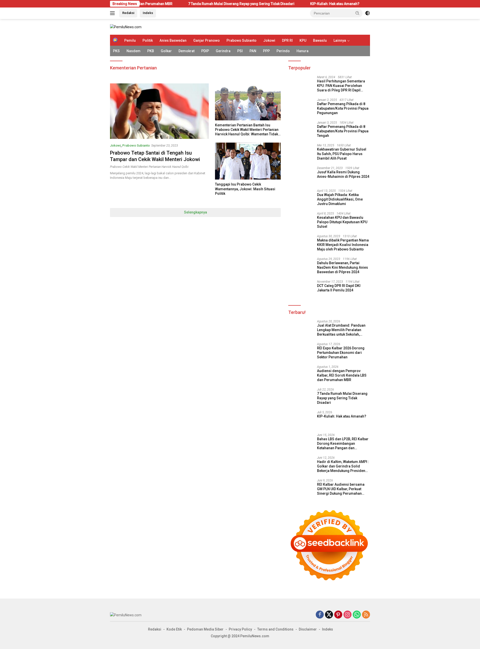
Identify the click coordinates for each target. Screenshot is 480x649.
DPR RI (287, 40)
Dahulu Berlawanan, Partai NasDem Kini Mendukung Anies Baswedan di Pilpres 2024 (342, 267)
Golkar (166, 51)
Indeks (148, 13)
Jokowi (269, 40)
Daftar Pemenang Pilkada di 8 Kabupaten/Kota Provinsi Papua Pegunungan (342, 108)
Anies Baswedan (173, 40)
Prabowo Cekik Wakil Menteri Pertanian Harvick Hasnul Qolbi (149, 167)
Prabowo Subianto (241, 40)
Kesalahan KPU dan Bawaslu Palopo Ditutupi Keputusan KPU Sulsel (342, 222)
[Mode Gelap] (367, 13)
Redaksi (128, 13)
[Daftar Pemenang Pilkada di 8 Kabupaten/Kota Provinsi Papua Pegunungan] (300, 107)
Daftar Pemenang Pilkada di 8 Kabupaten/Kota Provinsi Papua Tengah (342, 131)
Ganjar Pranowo (206, 40)
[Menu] (113, 13)
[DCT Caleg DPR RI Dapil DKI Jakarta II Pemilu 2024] (300, 289)
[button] (357, 13)
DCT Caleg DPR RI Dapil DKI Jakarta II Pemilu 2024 (338, 288)
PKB (150, 51)
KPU (303, 40)
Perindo (283, 51)
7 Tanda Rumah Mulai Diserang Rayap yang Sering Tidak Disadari (206, 4)
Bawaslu (320, 40)
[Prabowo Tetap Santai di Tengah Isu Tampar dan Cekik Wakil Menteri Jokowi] (159, 111)
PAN (253, 51)
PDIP (205, 51)
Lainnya (340, 40)
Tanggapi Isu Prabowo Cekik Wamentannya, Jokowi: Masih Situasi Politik (245, 188)
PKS (116, 51)
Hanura (302, 51)
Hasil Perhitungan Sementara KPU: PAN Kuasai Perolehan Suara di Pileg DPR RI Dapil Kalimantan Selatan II (341, 86)
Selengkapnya (195, 212)
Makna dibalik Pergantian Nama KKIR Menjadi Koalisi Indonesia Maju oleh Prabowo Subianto (343, 244)
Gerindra (223, 51)
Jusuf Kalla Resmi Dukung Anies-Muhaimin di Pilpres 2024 (343, 174)
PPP (266, 51)
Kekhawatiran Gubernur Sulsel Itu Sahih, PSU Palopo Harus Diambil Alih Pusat (341, 153)
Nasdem (133, 51)
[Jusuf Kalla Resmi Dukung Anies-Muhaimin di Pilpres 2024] (300, 175)
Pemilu (130, 40)
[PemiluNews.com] (126, 27)
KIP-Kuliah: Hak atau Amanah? (299, 4)
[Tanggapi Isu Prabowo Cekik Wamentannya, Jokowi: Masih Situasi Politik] (248, 161)
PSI (240, 51)
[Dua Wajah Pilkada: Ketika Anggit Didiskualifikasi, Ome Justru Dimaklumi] (300, 198)
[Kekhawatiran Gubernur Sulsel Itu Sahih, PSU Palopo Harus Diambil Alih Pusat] (300, 153)
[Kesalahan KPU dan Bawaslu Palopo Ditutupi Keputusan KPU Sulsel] (300, 221)
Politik (147, 40)
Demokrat (186, 51)
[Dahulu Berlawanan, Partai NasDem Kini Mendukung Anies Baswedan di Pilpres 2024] (300, 266)
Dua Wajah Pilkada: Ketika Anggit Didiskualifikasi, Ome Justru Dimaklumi (340, 199)
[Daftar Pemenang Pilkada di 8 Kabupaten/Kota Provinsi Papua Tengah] (300, 130)
